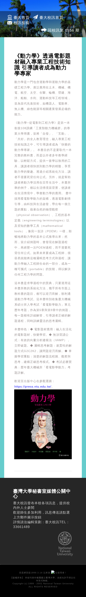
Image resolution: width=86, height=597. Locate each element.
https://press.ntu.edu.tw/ (32, 386)
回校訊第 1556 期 (63, 30)
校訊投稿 (21, 23)
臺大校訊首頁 (51, 17)
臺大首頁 (21, 17)
